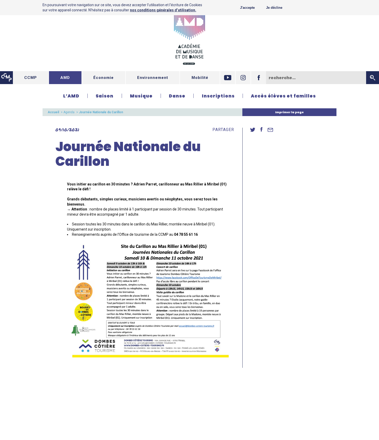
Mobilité (200, 77)
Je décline (274, 8)
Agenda (69, 112)
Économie (103, 77)
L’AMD (71, 96)
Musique (141, 96)
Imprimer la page (289, 112)
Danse (177, 96)
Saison (104, 96)
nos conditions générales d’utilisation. (163, 10)
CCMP (30, 77)
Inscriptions (218, 96)
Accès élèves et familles (283, 96)
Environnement (152, 77)
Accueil (53, 112)
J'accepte (247, 8)
